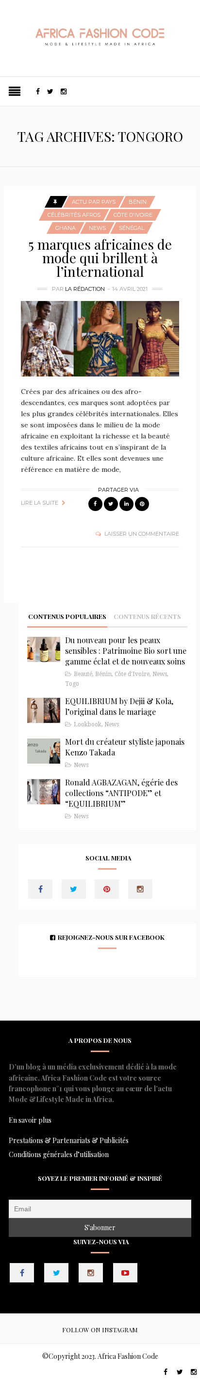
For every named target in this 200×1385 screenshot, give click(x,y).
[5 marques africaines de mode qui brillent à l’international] (100, 339)
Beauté (83, 674)
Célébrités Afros (74, 214)
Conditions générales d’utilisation (59, 1154)
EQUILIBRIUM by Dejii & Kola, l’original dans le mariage (119, 706)
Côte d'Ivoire (133, 214)
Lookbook (87, 724)
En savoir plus (30, 1120)
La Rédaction (85, 289)
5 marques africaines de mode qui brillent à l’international (100, 257)
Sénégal (131, 228)
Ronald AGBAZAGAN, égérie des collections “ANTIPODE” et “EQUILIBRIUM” (121, 793)
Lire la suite (39, 502)
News (97, 228)
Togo (72, 683)
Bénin (138, 201)
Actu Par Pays (94, 201)
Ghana (65, 228)
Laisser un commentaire (141, 533)
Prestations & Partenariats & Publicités (69, 1140)
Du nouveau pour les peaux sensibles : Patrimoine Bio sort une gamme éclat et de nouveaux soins (125, 650)
